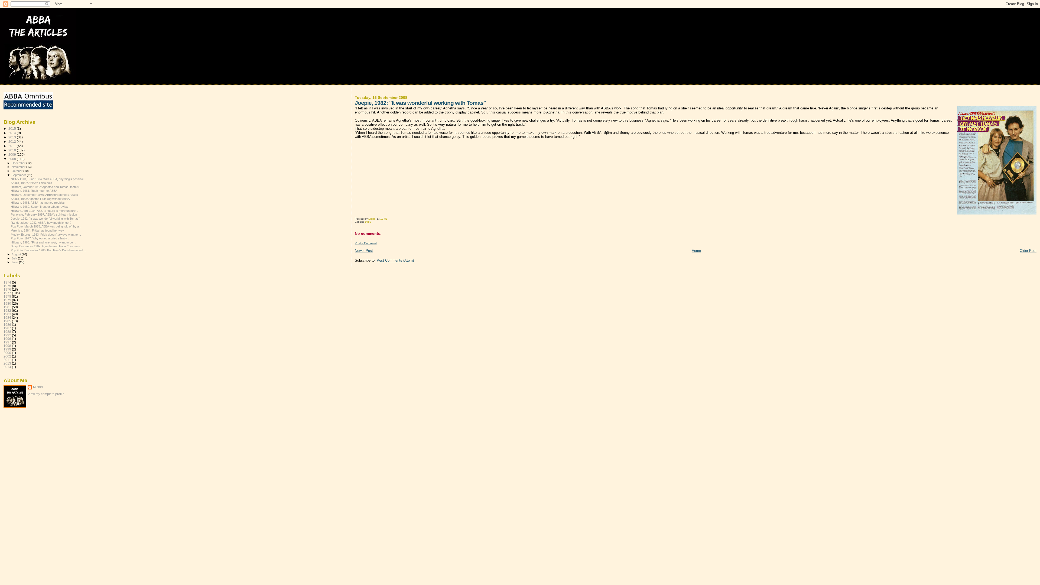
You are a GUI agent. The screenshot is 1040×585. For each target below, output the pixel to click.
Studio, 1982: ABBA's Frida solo (31, 182)
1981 (7, 307)
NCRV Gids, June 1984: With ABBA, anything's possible (47, 179)
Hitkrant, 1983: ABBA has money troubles (38, 202)
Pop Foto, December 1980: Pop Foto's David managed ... (48, 250)
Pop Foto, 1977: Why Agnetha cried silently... (40, 238)
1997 (7, 342)
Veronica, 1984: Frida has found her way (37, 230)
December (19, 163)
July (15, 258)
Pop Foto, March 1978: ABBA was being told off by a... (46, 226)
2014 (12, 133)
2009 (12, 154)
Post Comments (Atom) (395, 260)
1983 (7, 314)
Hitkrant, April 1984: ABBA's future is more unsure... (44, 210)
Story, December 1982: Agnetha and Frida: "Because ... (47, 246)
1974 (7, 282)
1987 (7, 328)
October (17, 171)
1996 (7, 338)
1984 (7, 317)
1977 (7, 293)
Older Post (1028, 251)
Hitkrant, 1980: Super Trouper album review (39, 206)
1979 (7, 300)
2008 (12, 159)
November (19, 166)
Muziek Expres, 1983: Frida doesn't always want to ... (46, 234)
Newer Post (364, 251)
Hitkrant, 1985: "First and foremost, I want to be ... (43, 242)
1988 (7, 331)
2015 (12, 128)
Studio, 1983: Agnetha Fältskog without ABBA (40, 198)
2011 (12, 146)
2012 (12, 141)
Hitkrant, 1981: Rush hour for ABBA (34, 190)
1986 (7, 324)
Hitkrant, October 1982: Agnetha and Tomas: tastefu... (46, 186)
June (15, 262)
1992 (7, 335)
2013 (12, 137)
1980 (7, 303)
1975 (7, 286)
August (17, 254)
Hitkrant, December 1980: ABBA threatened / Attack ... (46, 194)
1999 (7, 349)
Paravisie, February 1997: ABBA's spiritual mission (44, 214)
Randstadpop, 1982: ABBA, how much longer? (41, 222)
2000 (7, 353)
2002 (7, 356)
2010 (12, 150)
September (19, 175)
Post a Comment (366, 243)
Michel (38, 387)
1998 (7, 345)
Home (696, 251)
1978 (7, 296)
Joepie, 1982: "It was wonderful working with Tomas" (45, 218)
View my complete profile (46, 394)
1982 (368, 221)
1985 (7, 321)
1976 (7, 289)
